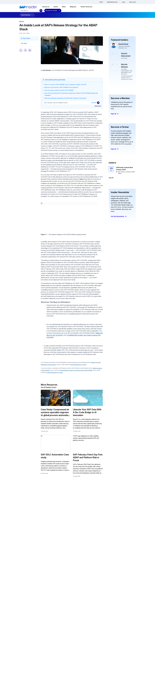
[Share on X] (25, 50)
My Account (132, 2)
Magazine (73, 6)
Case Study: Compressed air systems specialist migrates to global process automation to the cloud (55, 412)
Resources (45, 6)
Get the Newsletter (117, 216)
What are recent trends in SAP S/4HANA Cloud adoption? (61, 87)
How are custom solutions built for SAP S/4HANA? (59, 90)
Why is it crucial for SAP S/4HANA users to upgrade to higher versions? (65, 84)
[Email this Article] (29, 50)
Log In (123, 2)
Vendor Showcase (86, 6)
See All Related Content (48, 387)
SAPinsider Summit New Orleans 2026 (124, 168)
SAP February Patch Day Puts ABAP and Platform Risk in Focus (88, 457)
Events (56, 6)
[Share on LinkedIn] (20, 50)
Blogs (21, 21)
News (64, 6)
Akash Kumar (123, 44)
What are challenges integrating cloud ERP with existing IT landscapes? (65, 98)
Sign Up (113, 114)
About (101, 2)
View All (111, 177)
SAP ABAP (24, 43)
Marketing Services (112, 2)
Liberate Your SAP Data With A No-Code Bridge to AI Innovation (87, 412)
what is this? (98, 106)
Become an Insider (51, 10)
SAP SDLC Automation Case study (55, 456)
